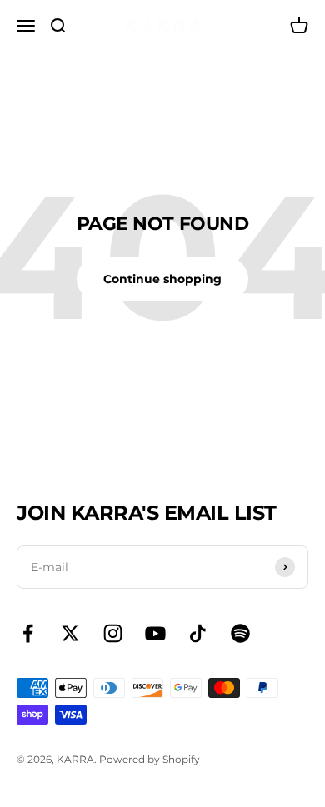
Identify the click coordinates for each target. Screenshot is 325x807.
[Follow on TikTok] (198, 633)
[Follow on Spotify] (240, 633)
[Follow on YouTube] (155, 633)
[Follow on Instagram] (113, 633)
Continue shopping (162, 278)
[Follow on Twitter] (70, 633)
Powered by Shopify (149, 759)
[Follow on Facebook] (28, 633)
